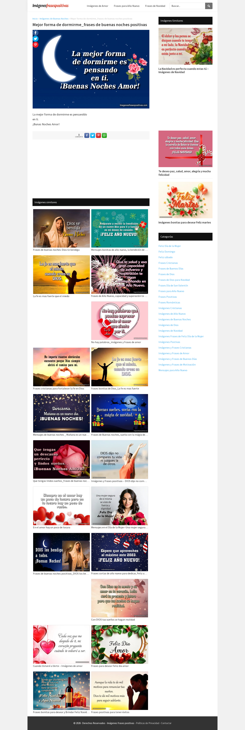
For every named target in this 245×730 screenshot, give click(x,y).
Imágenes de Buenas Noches (54, 18)
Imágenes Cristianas (170, 308)
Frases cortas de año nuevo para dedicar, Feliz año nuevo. (119, 573)
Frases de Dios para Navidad (174, 279)
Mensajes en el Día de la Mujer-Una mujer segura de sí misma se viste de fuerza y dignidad (119, 527)
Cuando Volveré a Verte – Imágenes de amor (57, 666)
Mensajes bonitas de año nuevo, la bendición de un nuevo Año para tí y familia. (119, 249)
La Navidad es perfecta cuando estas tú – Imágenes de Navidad (183, 70)
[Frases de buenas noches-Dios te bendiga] (61, 211)
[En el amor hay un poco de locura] (61, 489)
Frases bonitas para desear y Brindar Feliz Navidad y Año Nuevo (61, 712)
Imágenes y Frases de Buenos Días (177, 359)
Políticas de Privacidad (147, 723)
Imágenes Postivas (169, 342)
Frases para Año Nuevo (171, 291)
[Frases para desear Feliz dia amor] (119, 627)
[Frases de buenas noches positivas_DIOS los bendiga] (61, 535)
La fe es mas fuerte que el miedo (51, 296)
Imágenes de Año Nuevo (172, 313)
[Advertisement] (91, 169)
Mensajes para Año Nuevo (172, 370)
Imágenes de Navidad (170, 330)
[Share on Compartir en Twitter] (92, 135)
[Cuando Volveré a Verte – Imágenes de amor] (61, 627)
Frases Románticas (169, 302)
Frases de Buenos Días (170, 268)
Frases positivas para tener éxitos (110, 712)
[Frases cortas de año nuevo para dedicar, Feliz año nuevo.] (119, 535)
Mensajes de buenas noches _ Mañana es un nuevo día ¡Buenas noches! (61, 434)
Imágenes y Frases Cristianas (174, 347)
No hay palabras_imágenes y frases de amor (116, 342)
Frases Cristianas (168, 262)
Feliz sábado (165, 257)
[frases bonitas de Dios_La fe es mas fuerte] (119, 350)
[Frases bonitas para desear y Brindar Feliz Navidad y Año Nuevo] (61, 674)
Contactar (166, 723)
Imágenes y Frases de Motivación (177, 364)
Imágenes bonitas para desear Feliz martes (184, 222)
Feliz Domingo (166, 251)
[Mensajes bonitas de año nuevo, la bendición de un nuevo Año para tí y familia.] (119, 211)
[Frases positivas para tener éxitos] (119, 674)
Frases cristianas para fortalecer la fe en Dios (58, 388)
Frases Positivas (167, 296)
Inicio (35, 18)
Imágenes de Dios (168, 325)
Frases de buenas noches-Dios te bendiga (56, 249)
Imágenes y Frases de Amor (173, 353)
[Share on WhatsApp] (104, 135)
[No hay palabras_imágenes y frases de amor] (119, 304)
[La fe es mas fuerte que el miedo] (61, 257)
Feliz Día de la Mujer (169, 246)
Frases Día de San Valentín (173, 285)
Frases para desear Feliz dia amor (110, 666)
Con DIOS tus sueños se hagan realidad (113, 619)
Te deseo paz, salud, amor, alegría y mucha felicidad (184, 172)
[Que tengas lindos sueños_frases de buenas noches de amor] (61, 442)
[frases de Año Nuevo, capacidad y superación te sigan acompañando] (119, 257)
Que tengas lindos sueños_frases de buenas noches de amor (61, 480)
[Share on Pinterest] (98, 135)
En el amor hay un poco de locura (51, 527)
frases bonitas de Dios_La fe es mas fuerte (115, 388)
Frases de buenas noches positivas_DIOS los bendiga (61, 573)
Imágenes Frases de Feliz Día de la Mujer (181, 336)
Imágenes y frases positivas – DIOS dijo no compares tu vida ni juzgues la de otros (119, 481)
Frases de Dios (166, 274)
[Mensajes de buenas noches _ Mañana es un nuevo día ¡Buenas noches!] (61, 396)
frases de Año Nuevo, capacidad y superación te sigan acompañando (119, 296)
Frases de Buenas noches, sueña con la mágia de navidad (119, 434)
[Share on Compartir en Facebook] (86, 135)
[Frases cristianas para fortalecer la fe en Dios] (61, 350)
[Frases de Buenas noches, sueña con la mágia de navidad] (119, 396)
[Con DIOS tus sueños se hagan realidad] (119, 581)
